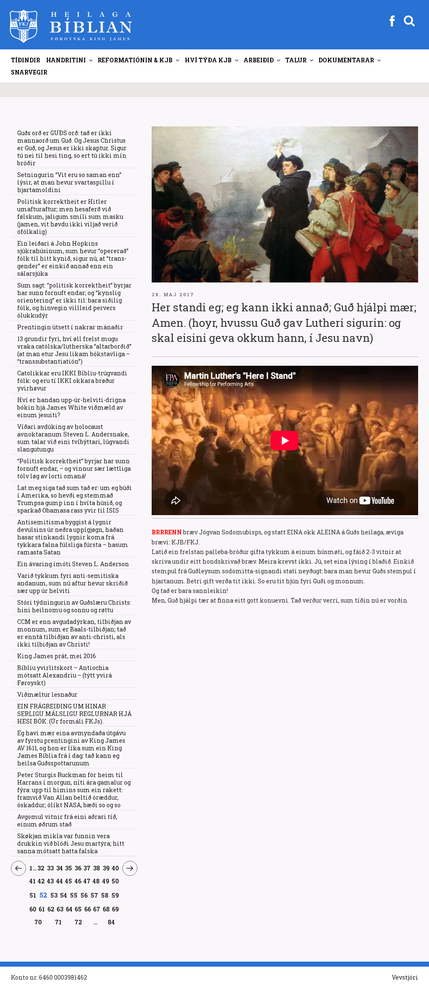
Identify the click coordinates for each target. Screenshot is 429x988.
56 (84, 895)
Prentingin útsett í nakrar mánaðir (70, 327)
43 (50, 881)
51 (33, 895)
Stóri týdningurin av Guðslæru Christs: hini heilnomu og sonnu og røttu (74, 606)
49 (106, 881)
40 (115, 868)
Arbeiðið (258, 60)
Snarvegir (29, 72)
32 (41, 868)
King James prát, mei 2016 (56, 656)
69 (115, 909)
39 (106, 868)
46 (78, 881)
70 (38, 922)
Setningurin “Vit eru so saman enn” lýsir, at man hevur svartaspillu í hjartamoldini (69, 182)
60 (33, 909)
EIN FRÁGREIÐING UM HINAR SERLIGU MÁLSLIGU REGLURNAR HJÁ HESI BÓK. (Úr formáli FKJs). (74, 713)
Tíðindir (25, 60)
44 (60, 881)
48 (96, 881)
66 (88, 909)
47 (87, 881)
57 (94, 895)
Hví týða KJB (208, 60)
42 (41, 881)
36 (78, 868)
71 (58, 922)
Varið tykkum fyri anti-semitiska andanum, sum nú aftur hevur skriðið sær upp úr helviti (72, 583)
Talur (296, 60)
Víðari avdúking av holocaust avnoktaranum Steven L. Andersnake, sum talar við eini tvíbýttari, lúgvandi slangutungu (73, 438)
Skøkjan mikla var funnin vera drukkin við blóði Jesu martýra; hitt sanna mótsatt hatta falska (70, 843)
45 (69, 881)
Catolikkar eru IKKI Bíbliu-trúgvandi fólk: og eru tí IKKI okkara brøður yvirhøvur (72, 380)
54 (63, 895)
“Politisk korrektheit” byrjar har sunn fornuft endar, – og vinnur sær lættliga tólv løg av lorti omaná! (74, 468)
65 (78, 909)
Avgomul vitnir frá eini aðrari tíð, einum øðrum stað (67, 820)
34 (59, 868)
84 (111, 922)
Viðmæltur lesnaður (47, 694)
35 (69, 868)
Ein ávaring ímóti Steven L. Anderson (73, 564)
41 (32, 881)
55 (74, 895)
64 (69, 909)
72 (78, 922)
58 (105, 895)
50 (115, 881)
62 (51, 909)
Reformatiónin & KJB (135, 60)
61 (42, 909)
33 (50, 868)
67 (97, 909)
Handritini (66, 60)
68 (106, 909)
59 (115, 895)
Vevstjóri (405, 977)
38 (97, 868)
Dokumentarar (346, 60)
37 (87, 868)
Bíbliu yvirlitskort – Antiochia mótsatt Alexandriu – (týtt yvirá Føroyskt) (64, 675)
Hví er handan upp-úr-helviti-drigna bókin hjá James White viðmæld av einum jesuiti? (71, 407)
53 (54, 895)
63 (60, 909)
